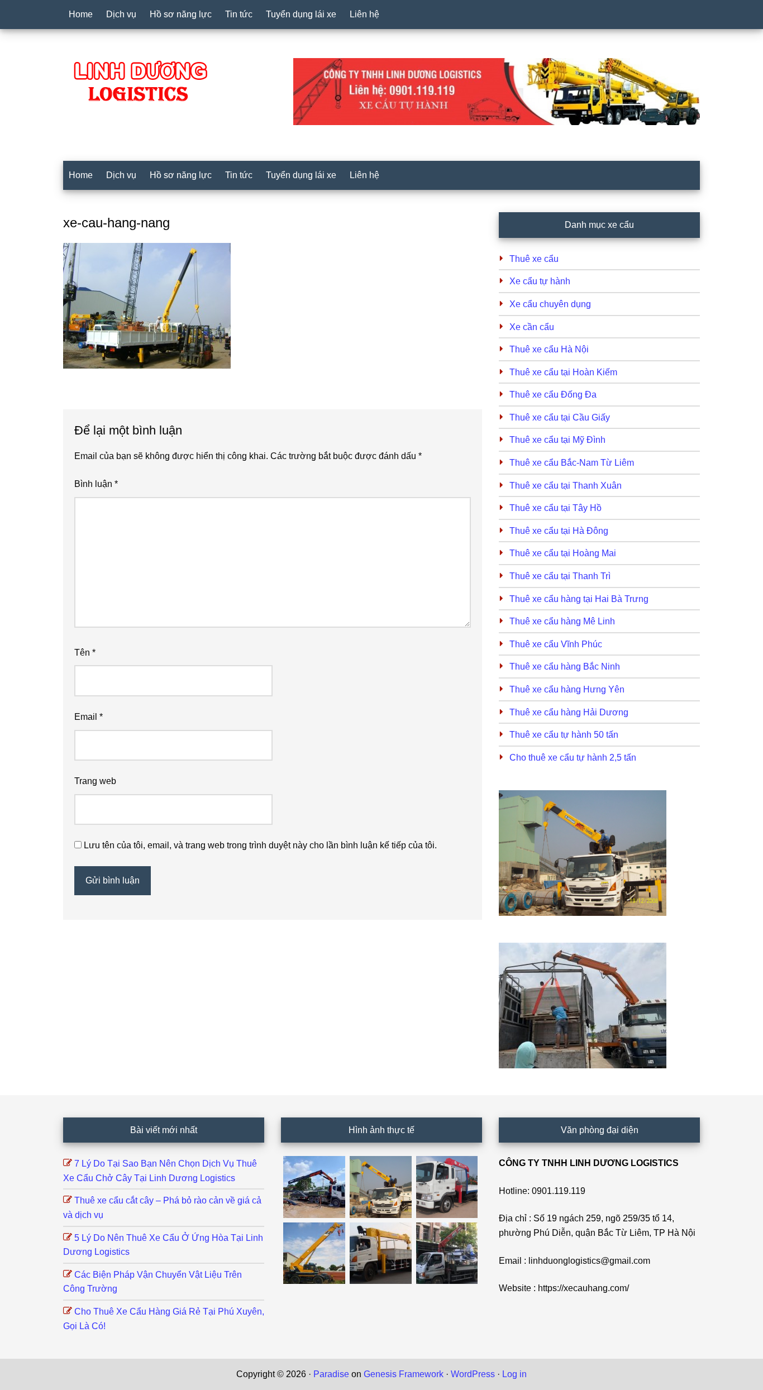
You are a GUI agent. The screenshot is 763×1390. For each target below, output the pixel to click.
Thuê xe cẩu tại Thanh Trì (560, 576)
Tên (85, 652)
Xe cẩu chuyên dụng (550, 304)
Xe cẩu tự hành (539, 281)
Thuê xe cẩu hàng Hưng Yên (566, 689)
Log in (514, 1374)
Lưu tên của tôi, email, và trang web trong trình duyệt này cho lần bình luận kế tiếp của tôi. (260, 845)
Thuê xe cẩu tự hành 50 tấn (563, 734)
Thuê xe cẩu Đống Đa (553, 394)
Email (88, 717)
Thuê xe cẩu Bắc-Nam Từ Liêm (571, 462)
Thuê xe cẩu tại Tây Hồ (555, 508)
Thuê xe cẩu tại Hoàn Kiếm (563, 372)
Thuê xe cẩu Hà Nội (549, 349)
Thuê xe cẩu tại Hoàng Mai (562, 553)
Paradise (331, 1374)
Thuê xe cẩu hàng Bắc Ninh (564, 666)
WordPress (473, 1374)
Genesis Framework (404, 1374)
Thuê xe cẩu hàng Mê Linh (562, 621)
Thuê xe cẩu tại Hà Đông (558, 531)
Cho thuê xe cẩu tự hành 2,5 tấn (572, 757)
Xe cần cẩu (531, 327)
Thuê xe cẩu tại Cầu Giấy (559, 417)
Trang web (95, 781)
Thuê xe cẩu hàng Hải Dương (568, 712)
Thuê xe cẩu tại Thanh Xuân (565, 485)
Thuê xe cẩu (534, 259)
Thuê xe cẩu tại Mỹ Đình (557, 440)
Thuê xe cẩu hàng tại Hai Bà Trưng (578, 599)
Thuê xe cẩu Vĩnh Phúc (555, 644)
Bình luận (96, 484)
